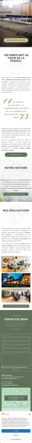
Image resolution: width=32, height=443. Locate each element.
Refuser (16, 435)
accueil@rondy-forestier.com (10, 385)
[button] (29, 414)
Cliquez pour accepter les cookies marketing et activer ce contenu (16, 397)
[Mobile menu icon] (29, 4)
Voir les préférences (16, 439)
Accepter (16, 431)
